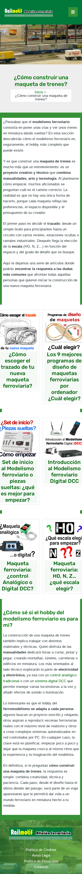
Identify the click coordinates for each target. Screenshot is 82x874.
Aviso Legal (41, 855)
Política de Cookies (41, 850)
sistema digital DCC (50, 681)
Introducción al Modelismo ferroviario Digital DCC (64, 471)
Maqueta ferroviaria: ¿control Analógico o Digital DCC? (17, 576)
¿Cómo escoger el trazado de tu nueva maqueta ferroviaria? (17, 370)
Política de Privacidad (41, 861)
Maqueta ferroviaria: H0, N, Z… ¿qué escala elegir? (64, 576)
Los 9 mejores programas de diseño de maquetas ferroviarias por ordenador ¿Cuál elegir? (64, 376)
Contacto (41, 867)
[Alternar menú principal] (73, 12)
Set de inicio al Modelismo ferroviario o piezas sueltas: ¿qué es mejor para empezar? (17, 481)
